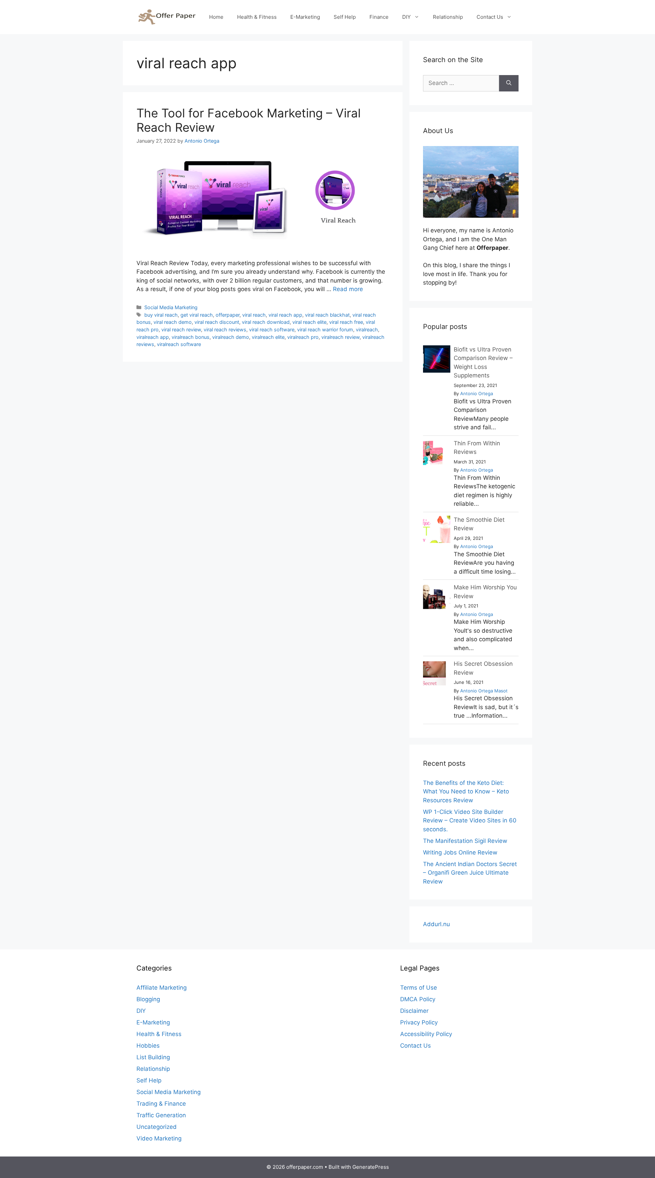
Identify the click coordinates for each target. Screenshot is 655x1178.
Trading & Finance (161, 1103)
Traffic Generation (161, 1115)
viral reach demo (173, 322)
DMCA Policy (417, 999)
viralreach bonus (190, 337)
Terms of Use (418, 987)
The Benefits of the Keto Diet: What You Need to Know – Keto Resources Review (466, 791)
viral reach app (285, 315)
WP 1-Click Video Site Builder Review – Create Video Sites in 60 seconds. (469, 820)
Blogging (148, 999)
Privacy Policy (419, 1022)
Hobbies (148, 1045)
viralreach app (152, 337)
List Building (153, 1057)
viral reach (254, 315)
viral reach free (346, 322)
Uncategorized (156, 1126)
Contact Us (490, 17)
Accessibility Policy (426, 1034)
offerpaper (227, 315)
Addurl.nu (436, 924)
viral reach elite (309, 322)
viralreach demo (230, 337)
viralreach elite (268, 337)
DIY (406, 17)
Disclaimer (414, 1010)
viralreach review (340, 337)
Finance (379, 17)
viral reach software (271, 329)
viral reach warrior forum (325, 329)
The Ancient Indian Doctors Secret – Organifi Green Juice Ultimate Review (470, 873)
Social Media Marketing (171, 307)
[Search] (509, 83)
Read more (348, 289)
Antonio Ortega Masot (484, 690)
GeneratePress (370, 1167)
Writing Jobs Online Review (460, 852)
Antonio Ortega (476, 393)
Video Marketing (158, 1138)
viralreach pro (303, 337)
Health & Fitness (257, 17)
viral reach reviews (225, 329)
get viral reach (196, 315)
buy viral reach (161, 315)
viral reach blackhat (327, 315)
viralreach (367, 329)
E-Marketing (305, 17)
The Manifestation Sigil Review (465, 840)
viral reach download (266, 322)
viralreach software (179, 344)
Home (216, 17)
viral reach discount (216, 322)
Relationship (448, 17)
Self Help (345, 17)
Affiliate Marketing (161, 987)
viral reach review (181, 329)
